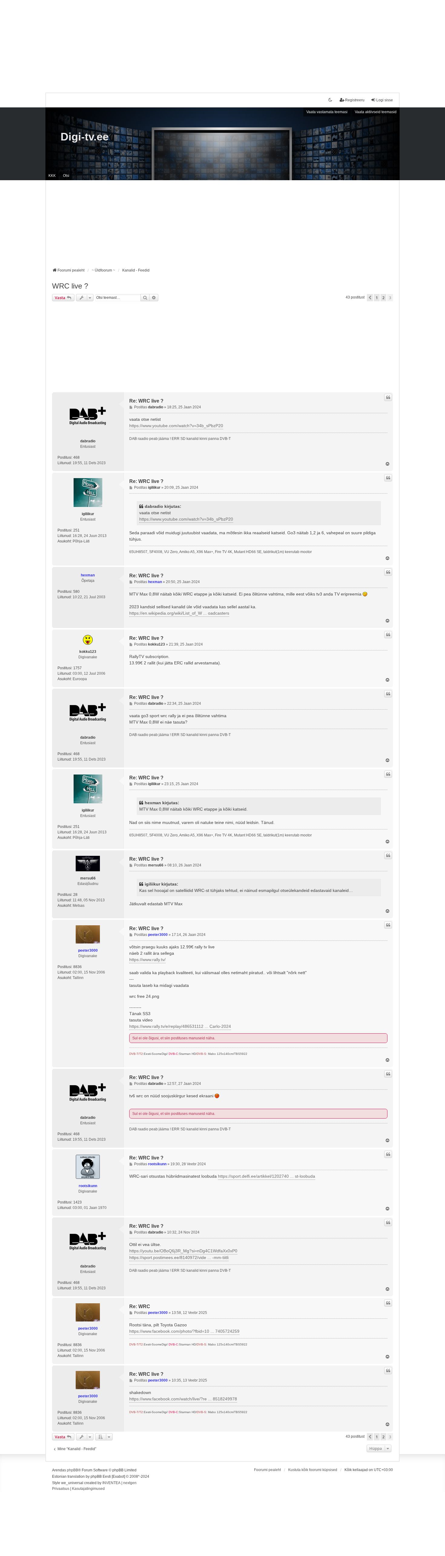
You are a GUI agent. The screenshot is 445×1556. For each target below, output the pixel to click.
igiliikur (88, 514)
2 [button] (383, 297)
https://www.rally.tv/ (147, 959)
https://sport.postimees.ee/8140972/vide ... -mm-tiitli (179, 1257)
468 (76, 457)
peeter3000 (88, 950)
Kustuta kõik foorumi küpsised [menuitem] (312, 1470)
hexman (88, 575)
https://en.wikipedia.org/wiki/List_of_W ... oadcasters (179, 613)
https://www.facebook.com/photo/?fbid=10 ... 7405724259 (184, 1331)
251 (76, 530)
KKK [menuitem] (52, 176)
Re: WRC (139, 1306)
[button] (370, 297)
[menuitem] (60, 1489)
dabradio (87, 441)
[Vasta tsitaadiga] (388, 397)
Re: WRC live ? (146, 400)
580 (76, 591)
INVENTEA (111, 1483)
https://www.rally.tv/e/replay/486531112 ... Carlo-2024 (180, 1026)
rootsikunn (88, 1186)
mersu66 (88, 878)
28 (75, 895)
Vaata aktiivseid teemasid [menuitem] (376, 112)
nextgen (130, 1483)
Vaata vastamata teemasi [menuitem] (327, 112)
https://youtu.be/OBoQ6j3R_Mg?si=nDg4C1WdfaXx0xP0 (183, 1250)
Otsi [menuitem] (66, 176)
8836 (77, 967)
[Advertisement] (222, 42)
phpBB (72, 1470)
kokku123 (87, 652)
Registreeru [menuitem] (354, 100)
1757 (77, 668)
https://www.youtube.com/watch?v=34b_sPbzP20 (176, 425)
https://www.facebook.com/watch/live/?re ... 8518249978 (183, 1398)
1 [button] (377, 297)
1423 (77, 1202)
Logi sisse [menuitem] (384, 100)
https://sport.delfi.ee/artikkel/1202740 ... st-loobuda (266, 1176)
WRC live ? (70, 286)
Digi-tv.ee (85, 136)
